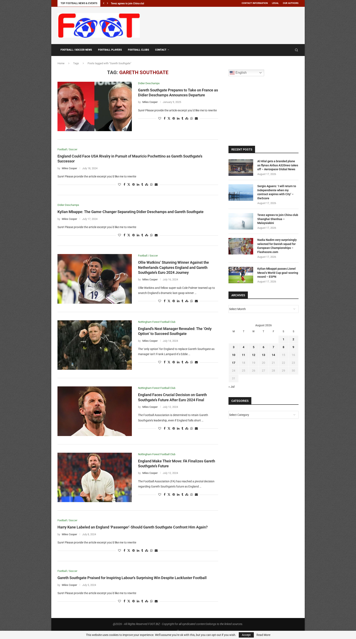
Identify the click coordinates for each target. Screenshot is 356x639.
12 (253, 355)
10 (233, 355)
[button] (103, 3)
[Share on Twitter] (168, 118)
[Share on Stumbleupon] (186, 118)
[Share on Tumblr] (182, 118)
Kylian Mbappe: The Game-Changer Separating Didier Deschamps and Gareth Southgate (130, 212)
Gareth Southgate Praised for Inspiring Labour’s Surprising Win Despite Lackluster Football (132, 578)
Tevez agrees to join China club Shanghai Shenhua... (139, 3)
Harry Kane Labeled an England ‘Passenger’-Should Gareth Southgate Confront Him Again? (132, 527)
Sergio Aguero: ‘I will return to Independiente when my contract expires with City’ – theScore (276, 192)
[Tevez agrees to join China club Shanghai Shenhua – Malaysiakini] (240, 221)
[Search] (296, 50)
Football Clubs (138, 49)
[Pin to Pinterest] (173, 118)
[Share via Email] (196, 118)
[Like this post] (159, 118)
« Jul (231, 386)
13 (263, 355)
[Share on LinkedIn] (178, 118)
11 (243, 355)
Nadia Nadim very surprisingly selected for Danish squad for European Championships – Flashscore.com (277, 246)
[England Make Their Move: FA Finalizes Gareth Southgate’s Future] (94, 477)
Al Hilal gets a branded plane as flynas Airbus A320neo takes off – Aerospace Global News (277, 165)
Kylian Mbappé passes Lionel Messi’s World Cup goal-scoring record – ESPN (277, 272)
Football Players (110, 49)
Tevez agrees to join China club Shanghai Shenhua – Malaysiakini (277, 219)
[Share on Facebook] (164, 118)
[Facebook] (286, 50)
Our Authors (291, 3)
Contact (160, 49)
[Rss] (290, 50)
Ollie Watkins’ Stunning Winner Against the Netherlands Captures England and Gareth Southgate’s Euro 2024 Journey (173, 267)
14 (273, 355)
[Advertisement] (224, 24)
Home (60, 63)
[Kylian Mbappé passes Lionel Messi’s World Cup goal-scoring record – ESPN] (240, 275)
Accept (246, 635)
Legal (275, 3)
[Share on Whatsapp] (191, 118)
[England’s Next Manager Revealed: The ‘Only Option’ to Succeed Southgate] (94, 345)
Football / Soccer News (76, 49)
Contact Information (255, 3)
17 (233, 362)
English (241, 72)
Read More (263, 634)
